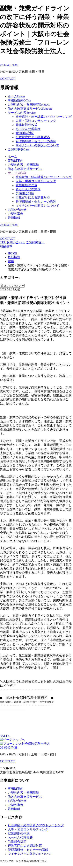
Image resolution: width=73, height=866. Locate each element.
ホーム (12, 156)
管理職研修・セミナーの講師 (36, 141)
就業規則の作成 (26, 125)
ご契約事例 (15, 213)
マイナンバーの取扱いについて (37, 145)
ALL (5, 736)
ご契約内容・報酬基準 (23, 164)
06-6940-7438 (9, 64)
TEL (3, 242)
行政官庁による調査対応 (33, 137)
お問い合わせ (17, 209)
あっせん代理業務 (28, 129)
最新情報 (14, 217)
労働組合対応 (25, 133)
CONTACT (7, 78)
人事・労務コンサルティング (36, 120)
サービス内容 (17, 173)
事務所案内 (15, 160)
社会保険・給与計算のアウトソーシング (44, 116)
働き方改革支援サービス (25, 168)
